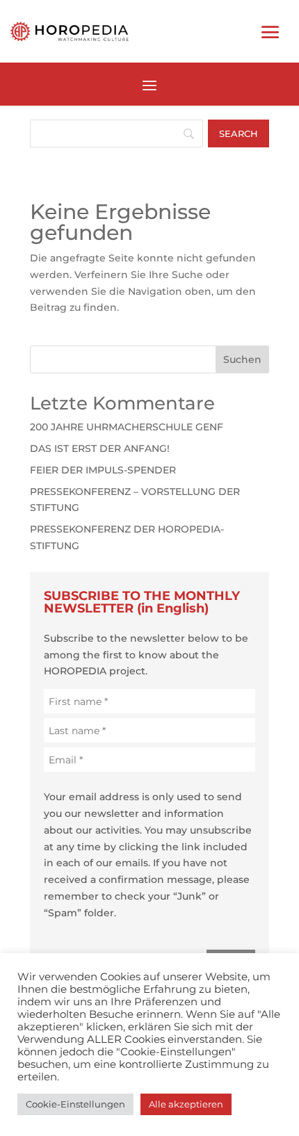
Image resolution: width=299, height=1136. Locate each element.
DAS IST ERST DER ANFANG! (100, 448)
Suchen (242, 359)
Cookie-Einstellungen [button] (75, 1104)
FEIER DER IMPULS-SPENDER (103, 470)
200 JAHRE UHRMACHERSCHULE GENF (126, 427)
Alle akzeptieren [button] (186, 1104)
